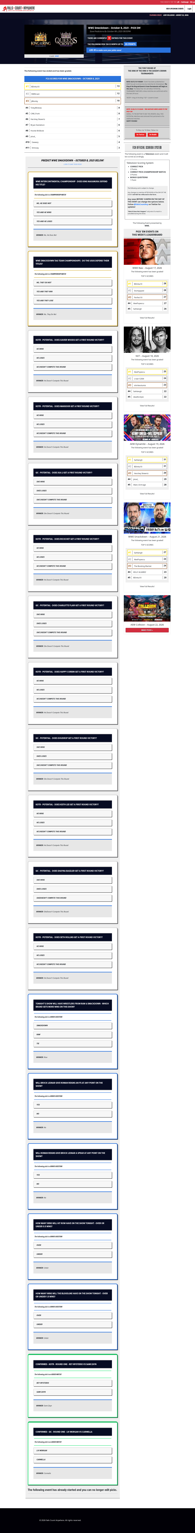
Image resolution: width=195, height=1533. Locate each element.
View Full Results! (147, 318)
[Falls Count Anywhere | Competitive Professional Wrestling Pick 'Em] (18, 9)
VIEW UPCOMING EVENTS (174, 9)
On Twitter (140, 135)
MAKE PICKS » (147, 630)
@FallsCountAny (141, 204)
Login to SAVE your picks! (73, 164)
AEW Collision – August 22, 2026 (176, 15)
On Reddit (153, 135)
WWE (57, 56)
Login (189, 9)
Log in (92, 50)
